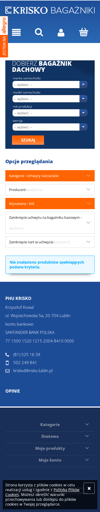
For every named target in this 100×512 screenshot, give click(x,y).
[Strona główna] (50, 9)
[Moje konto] (61, 32)
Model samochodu (26, 92)
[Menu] (16, 32)
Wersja (18, 120)
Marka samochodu (27, 78)
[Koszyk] (83, 32)
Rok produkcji (22, 106)
